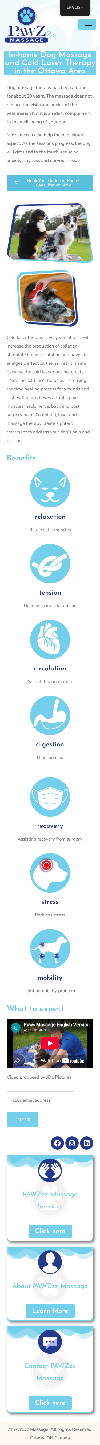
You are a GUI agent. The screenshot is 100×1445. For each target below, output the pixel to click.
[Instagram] (72, 1143)
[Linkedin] (86, 1143)
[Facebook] (57, 1143)
